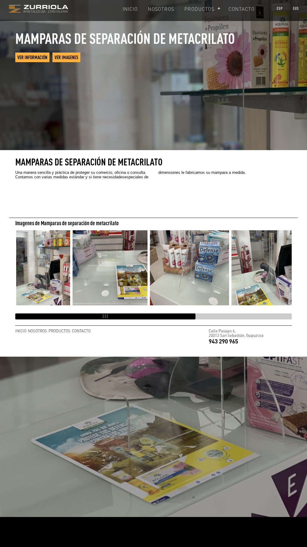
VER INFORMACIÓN (32, 57)
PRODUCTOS (199, 9)
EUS (296, 8)
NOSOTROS (161, 9)
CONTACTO (241, 9)
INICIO (130, 9)
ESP (280, 8)
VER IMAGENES (66, 57)
